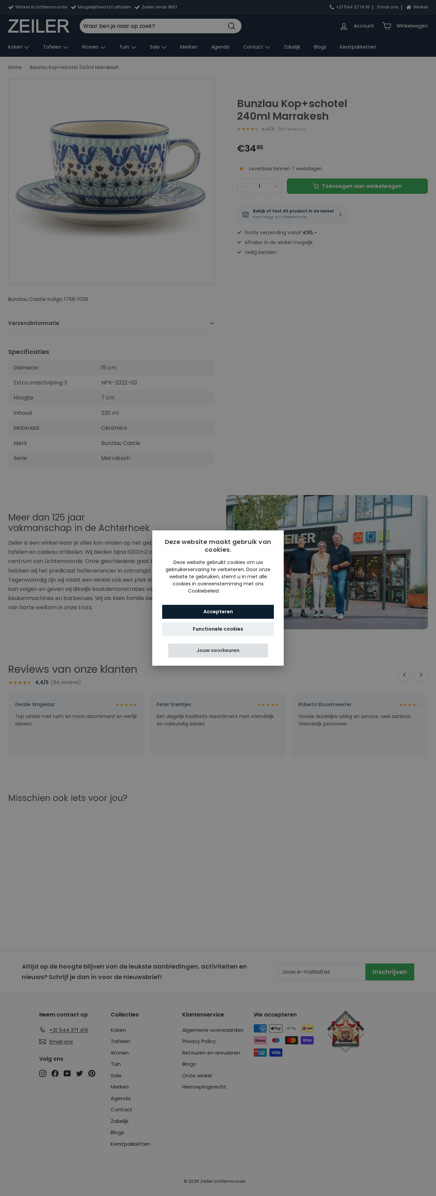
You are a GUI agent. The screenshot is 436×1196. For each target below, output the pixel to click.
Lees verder (234, 590)
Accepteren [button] (218, 611)
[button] (218, 650)
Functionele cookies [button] (218, 629)
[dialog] (218, 598)
